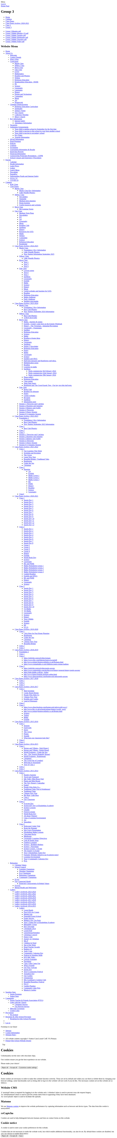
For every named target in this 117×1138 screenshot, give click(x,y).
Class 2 (8, 25)
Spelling (27, 330)
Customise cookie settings (28, 1067)
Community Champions (27, 877)
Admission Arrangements (19, 127)
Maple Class (19, 63)
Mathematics (19, 74)
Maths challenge (30, 297)
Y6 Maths (27, 611)
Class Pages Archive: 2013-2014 (26, 771)
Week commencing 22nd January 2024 (42, 373)
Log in (3, 4)
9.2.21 (26, 627)
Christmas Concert (30, 935)
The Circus (28, 455)
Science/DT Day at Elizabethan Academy (39, 806)
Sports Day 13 (29, 525)
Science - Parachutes (31, 847)
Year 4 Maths (28, 619)
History (17, 92)
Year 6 (26, 273)
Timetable (22, 199)
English (26, 281)
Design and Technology (23, 94)
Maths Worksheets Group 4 (34, 572)
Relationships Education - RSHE (26, 82)
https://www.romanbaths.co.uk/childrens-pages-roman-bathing (46, 664)
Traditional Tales (30, 791)
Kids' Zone (14, 184)
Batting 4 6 (28, 949)
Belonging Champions (27, 875)
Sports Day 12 (29, 523)
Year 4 (26, 266)
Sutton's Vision (20, 111)
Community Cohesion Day (33, 953)
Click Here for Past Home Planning (36, 633)
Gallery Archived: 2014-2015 (25, 906)
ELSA (17, 879)
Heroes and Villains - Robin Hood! (36, 750)
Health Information (17, 164)
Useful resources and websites (30, 205)
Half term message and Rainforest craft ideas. (40, 361)
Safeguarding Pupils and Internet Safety (24, 176)
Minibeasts (28, 836)
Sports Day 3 (28, 504)
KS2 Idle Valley (29, 957)
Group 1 (27, 545)
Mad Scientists (29, 691)
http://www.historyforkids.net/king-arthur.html (40, 674)
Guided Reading (30, 574)
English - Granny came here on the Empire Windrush (43, 324)
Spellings (22, 227)
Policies (13, 143)
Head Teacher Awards (32, 947)
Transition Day (29, 974)
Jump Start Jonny (30, 383)
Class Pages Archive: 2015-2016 (26, 722)
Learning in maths (30, 367)
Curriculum (14, 61)
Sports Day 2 (28, 502)
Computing (19, 96)
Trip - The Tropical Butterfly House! (37, 754)
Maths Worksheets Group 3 (34, 570)
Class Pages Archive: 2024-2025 (26, 246)
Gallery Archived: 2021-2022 (25, 894)
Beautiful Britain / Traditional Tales (36, 459)
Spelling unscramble (31, 301)
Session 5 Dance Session (28, 412)
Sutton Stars (14, 996)
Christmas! (28, 758)
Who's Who (14, 59)
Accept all (13, 1067)
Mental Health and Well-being (25, 888)
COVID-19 (14, 180)
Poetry (26, 350)
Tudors (26, 715)
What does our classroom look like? (36, 738)
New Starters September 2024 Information (39, 312)
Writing (17, 78)
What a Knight (29, 965)
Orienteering (28, 978)
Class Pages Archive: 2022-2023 (26, 416)
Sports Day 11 (29, 521)
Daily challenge (29, 299)
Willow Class (19, 66)
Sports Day (28, 970)
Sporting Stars (10, 992)
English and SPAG (30, 576)
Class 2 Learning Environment (35, 818)
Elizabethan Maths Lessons (33, 832)
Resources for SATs (26, 232)
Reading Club (24, 225)
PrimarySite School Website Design (18, 1041)
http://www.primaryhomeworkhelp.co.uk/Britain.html (43, 711)
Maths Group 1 (33, 476)
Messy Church (20, 117)
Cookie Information (12, 1033)
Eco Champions (25, 873)
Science (17, 86)
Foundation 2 (24, 418)
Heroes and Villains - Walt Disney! (36, 748)
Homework (19, 102)
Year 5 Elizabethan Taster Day (35, 853)
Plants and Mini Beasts (32, 781)
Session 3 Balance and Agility (30, 408)
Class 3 (21, 432)
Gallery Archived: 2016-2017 (25, 902)
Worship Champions (26, 871)
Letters (12, 168)
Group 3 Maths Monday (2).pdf (16, 33)
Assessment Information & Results (22, 150)
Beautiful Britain (30, 644)
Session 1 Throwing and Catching (31, 404)
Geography (19, 88)
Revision (27, 398)
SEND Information (17, 139)
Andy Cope (28, 951)
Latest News (14, 166)
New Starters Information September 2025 (39, 254)
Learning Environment (32, 857)
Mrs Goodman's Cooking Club (35, 980)
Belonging (14, 863)
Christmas (27, 465)
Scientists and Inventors (32, 453)
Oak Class (18, 70)
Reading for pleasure (31, 391)
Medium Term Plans (26, 213)
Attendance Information (23, 123)
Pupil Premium (15, 141)
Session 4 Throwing (26, 410)
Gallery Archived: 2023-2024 (25, 892)
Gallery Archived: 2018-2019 (25, 898)
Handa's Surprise (30, 775)
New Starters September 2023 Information (39, 424)
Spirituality (19, 109)
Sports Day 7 (28, 512)
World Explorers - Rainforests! (35, 756)
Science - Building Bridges (33, 845)
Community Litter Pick (32, 988)
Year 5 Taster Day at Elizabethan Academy (39, 922)
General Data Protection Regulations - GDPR (26, 156)
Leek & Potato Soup (31, 840)
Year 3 (26, 264)
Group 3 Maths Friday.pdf (14, 41)
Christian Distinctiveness (19, 104)
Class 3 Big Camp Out (32, 963)
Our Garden (28, 976)
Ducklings (27, 961)
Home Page (5, 6)
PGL (25, 861)
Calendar (13, 162)
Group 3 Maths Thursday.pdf (16, 39)
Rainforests (28, 461)
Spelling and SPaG (30, 359)
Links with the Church (18, 1002)
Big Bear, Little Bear (31, 795)
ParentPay (13, 174)
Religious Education (22, 80)
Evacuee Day (28, 804)
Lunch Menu (14, 170)
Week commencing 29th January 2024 (42, 375)
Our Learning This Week (33, 451)
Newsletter (14, 172)
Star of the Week (30, 945)
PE (16, 84)
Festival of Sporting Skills (33, 955)
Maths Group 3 (33, 480)
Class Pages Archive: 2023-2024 (26, 303)
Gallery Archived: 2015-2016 (25, 904)
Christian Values (20, 865)
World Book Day (30, 558)
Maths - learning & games (33, 322)
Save (21, 1136)
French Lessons (29, 812)
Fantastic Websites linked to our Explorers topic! (41, 855)
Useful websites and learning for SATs (37, 291)
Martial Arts (28, 914)
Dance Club (28, 937)
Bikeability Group (30, 924)
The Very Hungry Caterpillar (34, 783)
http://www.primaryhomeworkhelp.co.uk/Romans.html (43, 662)
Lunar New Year (30, 457)
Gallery (12, 890)
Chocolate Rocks (30, 834)
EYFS (17, 72)
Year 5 (26, 275)
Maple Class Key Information (30, 191)
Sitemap (8, 1031)
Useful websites (29, 396)
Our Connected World (23, 881)
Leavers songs (29, 271)
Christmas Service (21, 1004)
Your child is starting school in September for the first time (35, 129)
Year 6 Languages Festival (33, 972)
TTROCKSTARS (30, 318)
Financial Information (18, 154)
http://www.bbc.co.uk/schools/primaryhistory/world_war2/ (45, 709)
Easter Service (29, 918)
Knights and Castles (31, 699)
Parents (8, 160)
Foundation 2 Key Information (35, 250)
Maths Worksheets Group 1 (34, 566)
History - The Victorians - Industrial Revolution (41, 326)
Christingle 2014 (30, 929)
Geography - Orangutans (33, 328)
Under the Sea (29, 463)
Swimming (14, 148)
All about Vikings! (30, 816)
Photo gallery (28, 377)
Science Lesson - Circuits (33, 849)
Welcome (13, 55)
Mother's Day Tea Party (32, 920)
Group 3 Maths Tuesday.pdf (15, 35)
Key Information (16, 119)
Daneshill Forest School (32, 916)
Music (17, 98)
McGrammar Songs (26, 209)
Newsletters (23, 197)
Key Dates (18, 135)
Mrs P (26, 941)
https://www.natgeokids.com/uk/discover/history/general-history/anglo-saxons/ (52, 670)
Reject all (5, 1067)
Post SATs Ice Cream (31, 912)
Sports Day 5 (28, 508)
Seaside (26, 736)
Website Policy (10, 1035)
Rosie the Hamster (30, 828)
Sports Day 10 (29, 519)
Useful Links (14, 1011)
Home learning (24, 203)
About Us (9, 53)
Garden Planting (30, 986)
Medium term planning (27, 201)
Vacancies (13, 125)
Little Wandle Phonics (27, 193)
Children (8, 19)
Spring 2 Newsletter (31, 346)
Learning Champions (26, 869)
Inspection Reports (17, 152)
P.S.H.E (17, 886)
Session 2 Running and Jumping (31, 406)
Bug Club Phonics (30, 309)
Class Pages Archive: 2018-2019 (26, 650)
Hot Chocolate (29, 927)
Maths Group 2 (33, 478)
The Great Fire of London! (33, 760)
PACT (26, 984)
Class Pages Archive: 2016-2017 (26, 687)
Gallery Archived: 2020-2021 (25, 896)
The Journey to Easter (32, 851)
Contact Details (15, 57)
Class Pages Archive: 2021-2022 (26, 447)
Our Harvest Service (22, 1006)
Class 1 (21, 426)
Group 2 (27, 547)
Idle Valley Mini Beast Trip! (34, 779)
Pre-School (9, 1013)
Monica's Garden (30, 990)
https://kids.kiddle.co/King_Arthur (36, 672)
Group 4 (27, 551)
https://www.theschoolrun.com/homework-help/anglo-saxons (46, 676)
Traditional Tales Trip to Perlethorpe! (37, 789)
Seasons (27, 726)
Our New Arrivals (30, 968)
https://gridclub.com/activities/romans (37, 658)
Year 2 (26, 262)
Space (26, 730)
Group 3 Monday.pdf (13, 31)
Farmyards (27, 728)
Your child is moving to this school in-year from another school (37, 131)
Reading (27, 293)
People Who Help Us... (32, 787)
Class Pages (9, 21)
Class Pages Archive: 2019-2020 (26, 629)
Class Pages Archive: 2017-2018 (26, 678)
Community (9, 998)
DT (20, 217)
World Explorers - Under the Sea (35, 752)
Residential (23, 244)
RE (29, 482)
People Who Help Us (31, 695)
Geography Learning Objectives (35, 838)
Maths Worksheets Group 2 (34, 568)
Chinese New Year (30, 642)
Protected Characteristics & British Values (34, 883)
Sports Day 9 (28, 517)
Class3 (21, 494)
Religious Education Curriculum (26, 107)
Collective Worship (21, 115)
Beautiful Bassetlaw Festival (34, 982)
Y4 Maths (27, 609)
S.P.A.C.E (13, 178)
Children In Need (30, 943)
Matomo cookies (13, 1106)
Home (7, 17)
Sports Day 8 (28, 514)
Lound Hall (28, 931)
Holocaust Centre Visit (32, 826)
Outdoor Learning (30, 842)
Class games (28, 381)
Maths (21, 234)
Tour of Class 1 (29, 765)
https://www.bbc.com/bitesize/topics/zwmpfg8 (40, 660)
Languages (19, 90)
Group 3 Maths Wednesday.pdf (16, 37)
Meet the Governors (17, 1009)
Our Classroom (29, 799)
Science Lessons (30, 808)
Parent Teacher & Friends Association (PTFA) (26, 1000)
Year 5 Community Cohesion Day (36, 859)
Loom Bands (28, 910)
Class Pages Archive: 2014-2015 (26, 744)
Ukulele (26, 810)
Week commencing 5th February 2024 (42, 371)
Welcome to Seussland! (32, 763)
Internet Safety (20, 121)
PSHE (30, 484)
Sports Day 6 (28, 510)
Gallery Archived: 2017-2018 (25, 900)
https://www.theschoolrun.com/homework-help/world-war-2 (45, 707)
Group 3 (8, 27)
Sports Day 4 (28, 506)
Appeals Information (22, 137)
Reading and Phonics (22, 76)
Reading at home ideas (32, 338)
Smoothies (27, 822)
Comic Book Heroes (31, 693)
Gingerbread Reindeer (32, 933)
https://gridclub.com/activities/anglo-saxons (39, 668)
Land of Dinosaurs (30, 701)
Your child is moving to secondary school (29, 133)
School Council (20, 867)
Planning (27, 469)
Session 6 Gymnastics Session (30, 414)
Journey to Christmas (31, 939)
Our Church (19, 113)
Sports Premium (16, 994)
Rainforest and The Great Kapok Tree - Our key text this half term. (48, 385)
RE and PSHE (29, 564)
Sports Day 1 (28, 500)
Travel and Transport (31, 777)
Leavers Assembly (30, 959)
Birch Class (19, 68)
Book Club (28, 389)
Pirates (26, 734)
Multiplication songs (31, 363)
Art (16, 100)
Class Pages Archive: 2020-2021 (17, 23)
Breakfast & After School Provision (18, 1017)
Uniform (13, 145)
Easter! (26, 785)
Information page (30, 402)
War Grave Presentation (32, 830)
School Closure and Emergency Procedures (25, 158)
